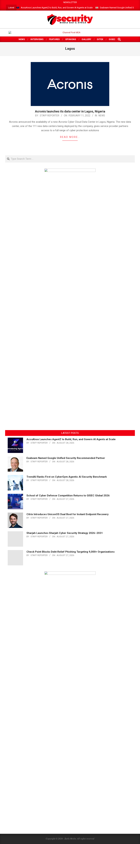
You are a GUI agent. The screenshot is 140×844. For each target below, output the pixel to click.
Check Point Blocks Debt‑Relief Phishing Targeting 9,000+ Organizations (70, 551)
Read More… (70, 137)
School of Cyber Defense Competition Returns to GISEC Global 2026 (68, 495)
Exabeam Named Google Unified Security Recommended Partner (65, 458)
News (102, 115)
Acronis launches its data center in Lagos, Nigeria (70, 111)
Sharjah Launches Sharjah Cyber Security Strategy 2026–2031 (64, 533)
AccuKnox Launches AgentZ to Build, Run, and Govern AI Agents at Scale (57, 7)
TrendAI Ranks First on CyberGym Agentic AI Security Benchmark (66, 476)
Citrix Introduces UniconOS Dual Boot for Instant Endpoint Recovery (67, 514)
